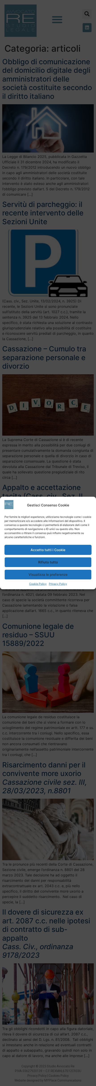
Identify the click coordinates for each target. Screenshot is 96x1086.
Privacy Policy (58, 583)
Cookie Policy (38, 583)
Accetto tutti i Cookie (48, 550)
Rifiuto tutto (48, 562)
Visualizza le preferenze (48, 574)
